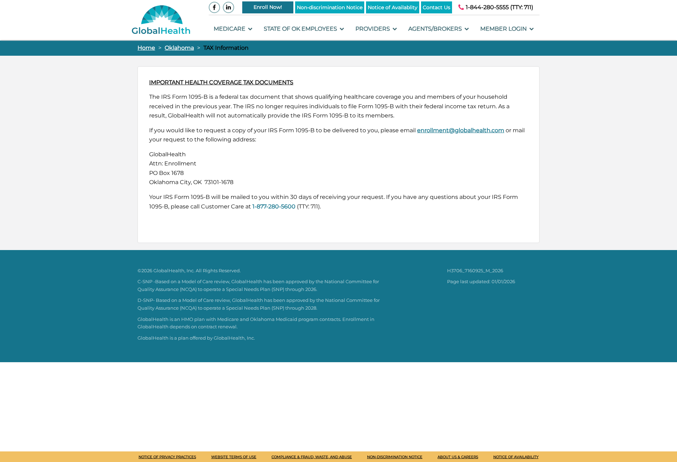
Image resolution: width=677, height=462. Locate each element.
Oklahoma (179, 47)
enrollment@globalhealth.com (460, 130)
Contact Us (436, 7)
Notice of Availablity (392, 7)
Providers (373, 28)
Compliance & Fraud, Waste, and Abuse (312, 457)
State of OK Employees (301, 28)
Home (146, 47)
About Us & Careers (458, 457)
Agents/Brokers (435, 28)
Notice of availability (515, 457)
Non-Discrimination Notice (394, 457)
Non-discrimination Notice (329, 7)
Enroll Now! (268, 7)
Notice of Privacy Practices (167, 457)
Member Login (504, 28)
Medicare (230, 28)
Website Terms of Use (233, 457)
